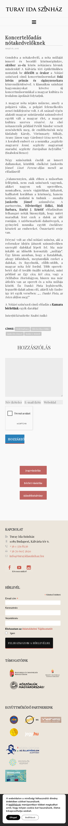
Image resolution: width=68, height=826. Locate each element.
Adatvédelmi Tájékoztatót (37, 628)
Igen (12, 633)
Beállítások (30, 817)
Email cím (11, 598)
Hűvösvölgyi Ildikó (41, 328)
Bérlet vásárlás (33, 483)
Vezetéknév (11, 618)
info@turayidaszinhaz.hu (27, 556)
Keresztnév (11, 608)
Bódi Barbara (22, 328)
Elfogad (13, 817)
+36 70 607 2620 (20, 551)
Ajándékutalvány (33, 495)
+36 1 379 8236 (19, 546)
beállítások (15, 804)
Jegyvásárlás (33, 470)
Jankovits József (14, 333)
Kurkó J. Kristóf (33, 333)
